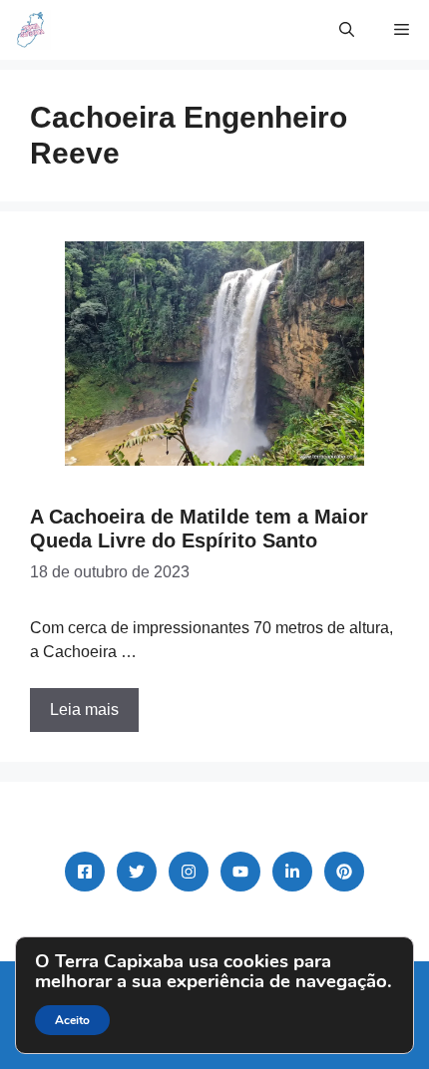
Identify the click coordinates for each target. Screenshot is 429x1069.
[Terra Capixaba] (30, 30)
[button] (346, 30)
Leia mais (84, 709)
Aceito (72, 1020)
